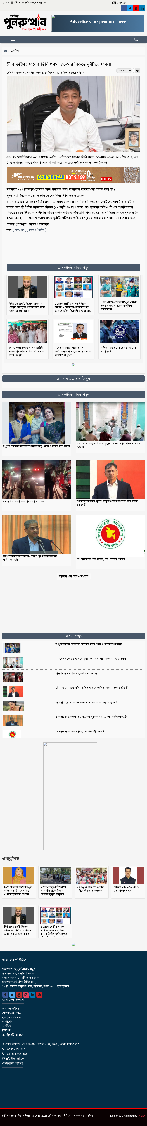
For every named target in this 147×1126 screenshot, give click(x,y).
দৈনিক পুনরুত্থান (17, 72)
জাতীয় (15, 51)
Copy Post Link (124, 70)
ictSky (141, 1115)
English (121, 3)
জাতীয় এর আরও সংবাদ (73, 576)
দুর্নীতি (41, 230)
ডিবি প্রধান (19, 230)
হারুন (31, 230)
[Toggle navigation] (19, 39)
